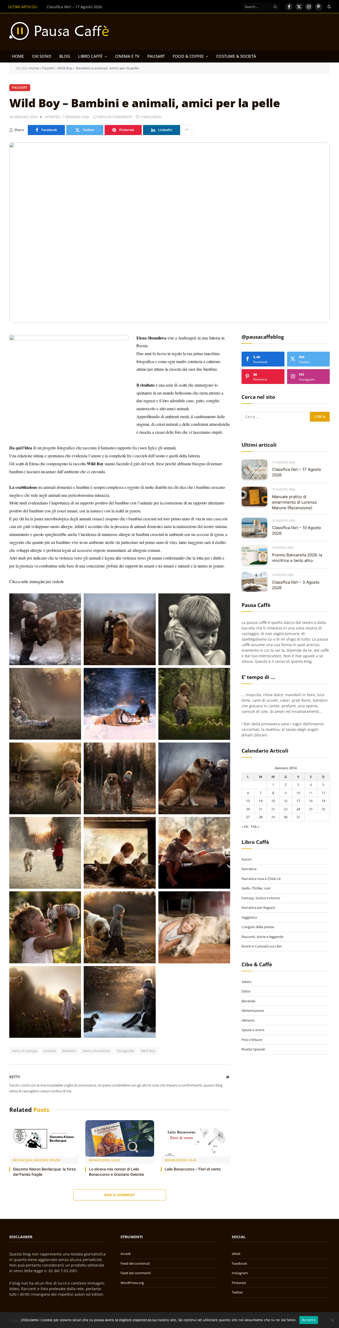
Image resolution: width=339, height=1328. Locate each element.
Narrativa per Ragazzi (258, 907)
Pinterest (239, 1282)
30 (285, 816)
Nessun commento (115, 116)
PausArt (156, 56)
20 (248, 808)
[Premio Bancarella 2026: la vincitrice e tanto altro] (254, 555)
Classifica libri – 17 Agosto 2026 (296, 472)
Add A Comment (119, 1194)
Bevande (248, 1000)
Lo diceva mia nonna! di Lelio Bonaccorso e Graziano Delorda (116, 1172)
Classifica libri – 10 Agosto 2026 (296, 530)
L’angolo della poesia (258, 926)
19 (323, 800)
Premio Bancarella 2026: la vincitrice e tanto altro (297, 557)
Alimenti (248, 1020)
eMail (236, 1253)
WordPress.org (132, 1282)
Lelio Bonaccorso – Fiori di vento (193, 1169)
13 (248, 800)
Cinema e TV (127, 56)
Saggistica (249, 917)
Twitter (237, 1292)
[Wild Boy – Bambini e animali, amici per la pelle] (169, 232)
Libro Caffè (90, 56)
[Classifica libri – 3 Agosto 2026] (254, 582)
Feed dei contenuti (135, 1263)
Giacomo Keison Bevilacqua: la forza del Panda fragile (44, 1172)
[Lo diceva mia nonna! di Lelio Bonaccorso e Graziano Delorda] (119, 1138)
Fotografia (125, 1050)
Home (18, 56)
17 (298, 800)
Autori (246, 859)
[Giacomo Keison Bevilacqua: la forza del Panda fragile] (43, 1138)
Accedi (126, 1253)
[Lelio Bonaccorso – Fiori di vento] (195, 1138)
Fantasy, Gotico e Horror (261, 897)
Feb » (255, 826)
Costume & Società (236, 56)
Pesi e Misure (252, 1039)
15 (273, 800)
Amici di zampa (24, 1050)
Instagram (240, 1273)
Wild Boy (148, 1050)
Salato (246, 981)
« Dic (245, 826)
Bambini (69, 1050)
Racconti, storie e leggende (262, 936)
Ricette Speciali (253, 1049)
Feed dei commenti (136, 1273)
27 (248, 816)
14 (260, 800)
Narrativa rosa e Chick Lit (261, 878)
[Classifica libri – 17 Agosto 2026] (254, 469)
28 (260, 816)
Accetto (308, 1320)
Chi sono (41, 56)
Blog (64, 56)
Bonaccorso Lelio (105, 1160)
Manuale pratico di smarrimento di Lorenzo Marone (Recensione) (104, 7)
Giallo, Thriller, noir (256, 888)
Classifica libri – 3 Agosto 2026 (295, 584)
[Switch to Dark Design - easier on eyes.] (328, 6)
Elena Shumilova (96, 1050)
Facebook (239, 1263)
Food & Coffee (188, 56)
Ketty (14, 1076)
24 (298, 808)
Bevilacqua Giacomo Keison (37, 1160)
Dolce (246, 991)
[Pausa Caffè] (61, 32)
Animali (49, 1050)
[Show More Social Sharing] (186, 130)
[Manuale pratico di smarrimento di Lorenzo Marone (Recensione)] (254, 497)
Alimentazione (253, 1010)
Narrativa (249, 868)
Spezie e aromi (253, 1029)
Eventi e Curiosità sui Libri (262, 946)
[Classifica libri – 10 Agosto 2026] (254, 528)
